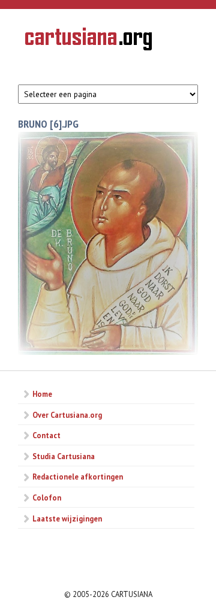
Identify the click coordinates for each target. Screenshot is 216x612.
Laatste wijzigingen (67, 518)
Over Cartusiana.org (67, 415)
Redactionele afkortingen (77, 476)
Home (42, 394)
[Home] (88, 41)
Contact (46, 435)
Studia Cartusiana (63, 456)
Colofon (46, 497)
